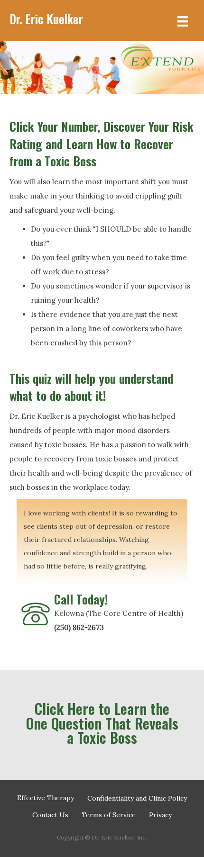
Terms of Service (109, 815)
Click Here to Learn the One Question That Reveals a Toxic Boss (102, 723)
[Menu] (183, 20)
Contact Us (50, 815)
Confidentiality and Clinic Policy (137, 798)
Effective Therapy (45, 798)
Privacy (160, 815)
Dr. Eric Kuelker (46, 18)
